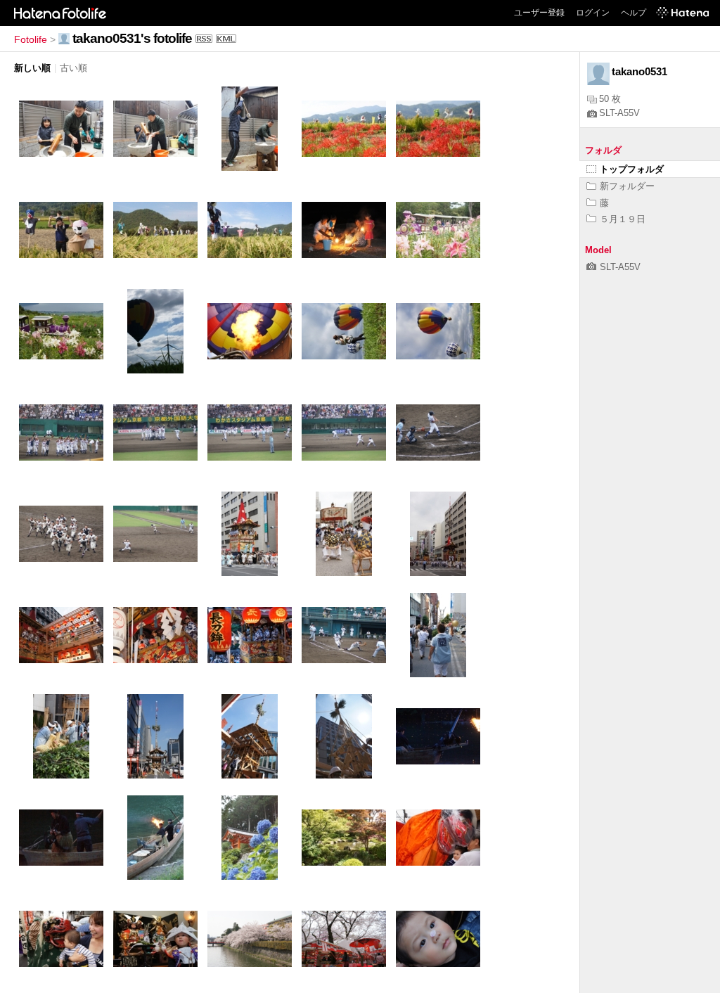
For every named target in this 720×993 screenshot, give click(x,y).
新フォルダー (627, 186)
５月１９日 (622, 219)
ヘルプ (633, 13)
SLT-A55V (619, 113)
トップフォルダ (632, 169)
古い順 (73, 68)
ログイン (593, 13)
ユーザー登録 (539, 13)
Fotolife (30, 39)
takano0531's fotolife (132, 38)
